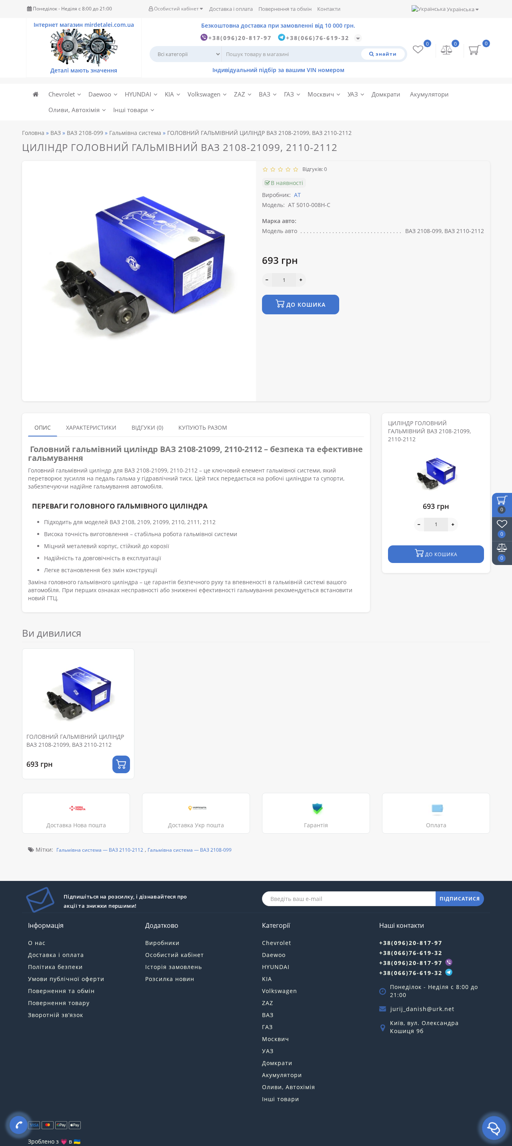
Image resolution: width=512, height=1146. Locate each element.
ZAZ (239, 94)
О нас (37, 943)
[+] (301, 280)
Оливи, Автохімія (74, 110)
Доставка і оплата (231, 8)
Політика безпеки (55, 967)
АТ (297, 195)
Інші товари (130, 110)
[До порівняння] (125, 672)
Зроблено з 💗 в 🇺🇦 (54, 1141)
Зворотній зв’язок (55, 1015)
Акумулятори (429, 94)
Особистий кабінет (176, 8)
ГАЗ (289, 94)
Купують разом (202, 427)
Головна (33, 133)
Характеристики (91, 427)
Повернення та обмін (285, 8)
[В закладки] (125, 658)
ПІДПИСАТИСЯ (460, 898)
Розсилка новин (169, 979)
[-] (267, 280)
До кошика (305, 304)
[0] (447, 50)
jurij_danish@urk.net (422, 1009)
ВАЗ (264, 94)
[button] (479, 707)
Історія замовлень (173, 967)
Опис (42, 427)
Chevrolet (61, 94)
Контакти (328, 8)
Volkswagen (204, 94)
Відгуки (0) (147, 427)
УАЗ (353, 94)
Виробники (162, 943)
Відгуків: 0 (313, 169)
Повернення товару (59, 1003)
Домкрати (386, 94)
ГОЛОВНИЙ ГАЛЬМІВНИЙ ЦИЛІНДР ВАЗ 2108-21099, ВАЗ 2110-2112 (75, 740)
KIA (169, 94)
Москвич (321, 94)
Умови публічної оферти (66, 979)
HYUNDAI (138, 94)
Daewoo (99, 94)
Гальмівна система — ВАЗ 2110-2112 (99, 849)
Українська (461, 9)
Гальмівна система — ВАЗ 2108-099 (190, 849)
